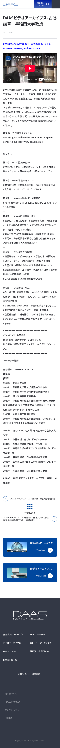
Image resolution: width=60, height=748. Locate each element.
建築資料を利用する (39, 651)
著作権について (11, 693)
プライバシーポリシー (13, 710)
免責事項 (8, 718)
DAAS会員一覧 (10, 659)
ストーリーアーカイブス (40, 642)
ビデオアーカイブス (12, 642)
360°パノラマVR (37, 634)
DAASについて (10, 651)
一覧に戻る (30, 512)
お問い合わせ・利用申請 (29, 674)
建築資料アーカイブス (13, 634)
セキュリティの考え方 (12, 702)
